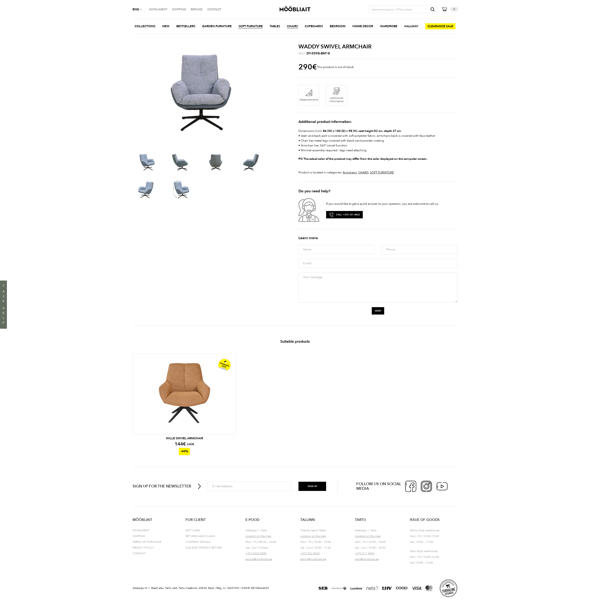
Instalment (141, 530)
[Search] (432, 9)
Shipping (139, 536)
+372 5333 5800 (255, 553)
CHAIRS (363, 172)
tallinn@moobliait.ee (313, 559)
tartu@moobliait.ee (367, 559)
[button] (138, 9)
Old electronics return (204, 548)
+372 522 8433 (310, 553)
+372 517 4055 (364, 553)
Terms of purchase (147, 542)
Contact (139, 553)
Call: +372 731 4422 (348, 214)
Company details (198, 542)
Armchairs (350, 172)
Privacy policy (143, 548)
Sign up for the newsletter (162, 486)
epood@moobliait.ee (258, 559)
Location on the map (258, 536)
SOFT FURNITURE (382, 172)
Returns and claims (200, 536)
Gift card (193, 530)
